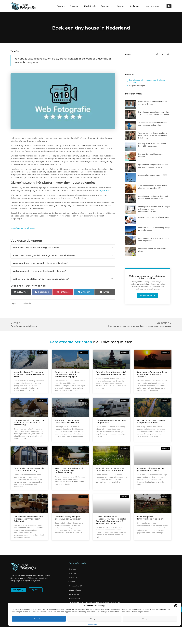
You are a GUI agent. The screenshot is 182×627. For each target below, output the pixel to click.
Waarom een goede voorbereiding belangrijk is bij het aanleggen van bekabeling (152, 135)
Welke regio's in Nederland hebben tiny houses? (63, 271)
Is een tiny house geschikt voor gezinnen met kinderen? (63, 255)
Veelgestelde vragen (137, 86)
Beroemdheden (74, 590)
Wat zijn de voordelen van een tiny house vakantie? (63, 279)
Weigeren (94, 619)
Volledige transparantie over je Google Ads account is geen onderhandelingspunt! (154, 209)
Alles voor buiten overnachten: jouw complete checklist (151, 469)
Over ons (61, 6)
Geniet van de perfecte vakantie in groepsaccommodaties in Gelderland (28, 518)
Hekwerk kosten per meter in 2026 (152, 175)
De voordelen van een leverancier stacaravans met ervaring (29, 469)
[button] (176, 606)
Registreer (134, 6)
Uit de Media (90, 6)
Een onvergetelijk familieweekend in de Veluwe (150, 517)
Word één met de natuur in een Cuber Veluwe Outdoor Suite (110, 469)
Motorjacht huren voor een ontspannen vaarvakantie (67, 421)
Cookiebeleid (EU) (75, 586)
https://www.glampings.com (24, 228)
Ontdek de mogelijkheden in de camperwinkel (111, 421)
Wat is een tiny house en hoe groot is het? (63, 247)
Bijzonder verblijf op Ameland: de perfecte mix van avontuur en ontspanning (29, 422)
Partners (105, 6)
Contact (121, 6)
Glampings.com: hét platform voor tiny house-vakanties (147, 81)
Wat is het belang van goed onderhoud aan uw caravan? (68, 517)
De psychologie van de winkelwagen (153, 217)
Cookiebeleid (93, 624)
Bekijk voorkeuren (149, 619)
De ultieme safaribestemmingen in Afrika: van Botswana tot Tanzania (152, 374)
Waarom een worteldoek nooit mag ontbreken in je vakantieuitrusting (69, 470)
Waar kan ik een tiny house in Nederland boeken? (63, 263)
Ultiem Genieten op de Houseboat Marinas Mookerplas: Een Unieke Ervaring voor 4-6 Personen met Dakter (111, 519)
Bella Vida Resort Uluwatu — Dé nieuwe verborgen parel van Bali (111, 373)
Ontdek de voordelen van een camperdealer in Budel (151, 421)
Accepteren (38, 619)
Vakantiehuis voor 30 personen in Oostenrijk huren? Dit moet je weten (29, 374)
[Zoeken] (169, 6)
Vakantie (15, 51)
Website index (74, 598)
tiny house (104, 190)
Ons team (74, 6)
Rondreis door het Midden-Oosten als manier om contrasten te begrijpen (67, 374)
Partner (71, 577)
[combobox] (156, 6)
